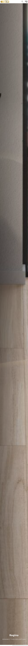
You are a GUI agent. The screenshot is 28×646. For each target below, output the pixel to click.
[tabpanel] (14, 324)
